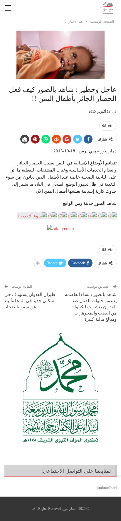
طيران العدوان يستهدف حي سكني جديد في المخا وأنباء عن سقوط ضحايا (29, 300)
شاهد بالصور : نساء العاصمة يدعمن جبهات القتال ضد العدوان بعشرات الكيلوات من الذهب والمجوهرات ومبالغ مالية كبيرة (91, 307)
